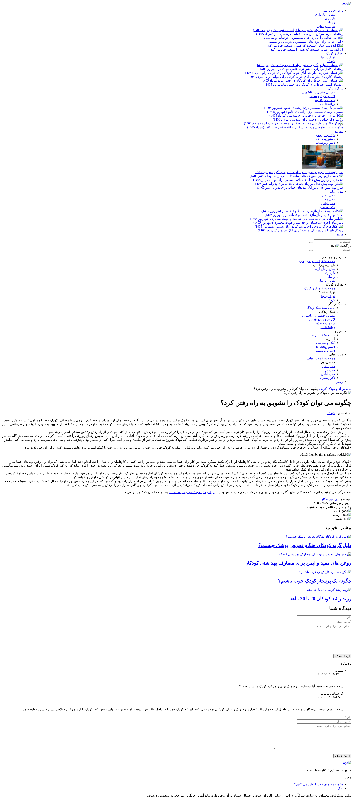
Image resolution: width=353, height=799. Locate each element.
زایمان (330, 22)
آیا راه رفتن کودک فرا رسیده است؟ (192, 492)
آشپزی (338, 131)
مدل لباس (328, 203)
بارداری (330, 18)
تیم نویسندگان (330, 499)
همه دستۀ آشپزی (323, 335)
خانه (348, 388)
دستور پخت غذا (325, 139)
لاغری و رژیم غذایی (322, 96)
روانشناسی (327, 104)
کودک (331, 61)
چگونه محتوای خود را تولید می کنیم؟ (318, 784)
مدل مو (330, 199)
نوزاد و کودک (334, 53)
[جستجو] (311, 242)
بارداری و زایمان (332, 10)
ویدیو (340, 234)
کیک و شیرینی (325, 135)
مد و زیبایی (335, 191)
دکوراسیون (327, 207)
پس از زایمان (326, 26)
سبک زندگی (335, 88)
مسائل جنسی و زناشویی (318, 92)
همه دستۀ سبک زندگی (320, 307)
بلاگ (340, 788)
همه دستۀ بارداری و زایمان (317, 261)
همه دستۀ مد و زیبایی (320, 358)
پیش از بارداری (325, 14)
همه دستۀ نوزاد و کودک (319, 288)
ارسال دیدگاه (342, 656)
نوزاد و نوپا (328, 57)
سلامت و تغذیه (325, 100)
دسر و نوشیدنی (325, 142)
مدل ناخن (328, 195)
